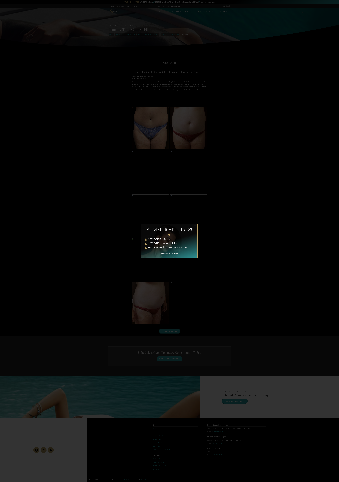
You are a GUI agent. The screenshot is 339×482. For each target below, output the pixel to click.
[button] (195, 227)
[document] (169, 241)
